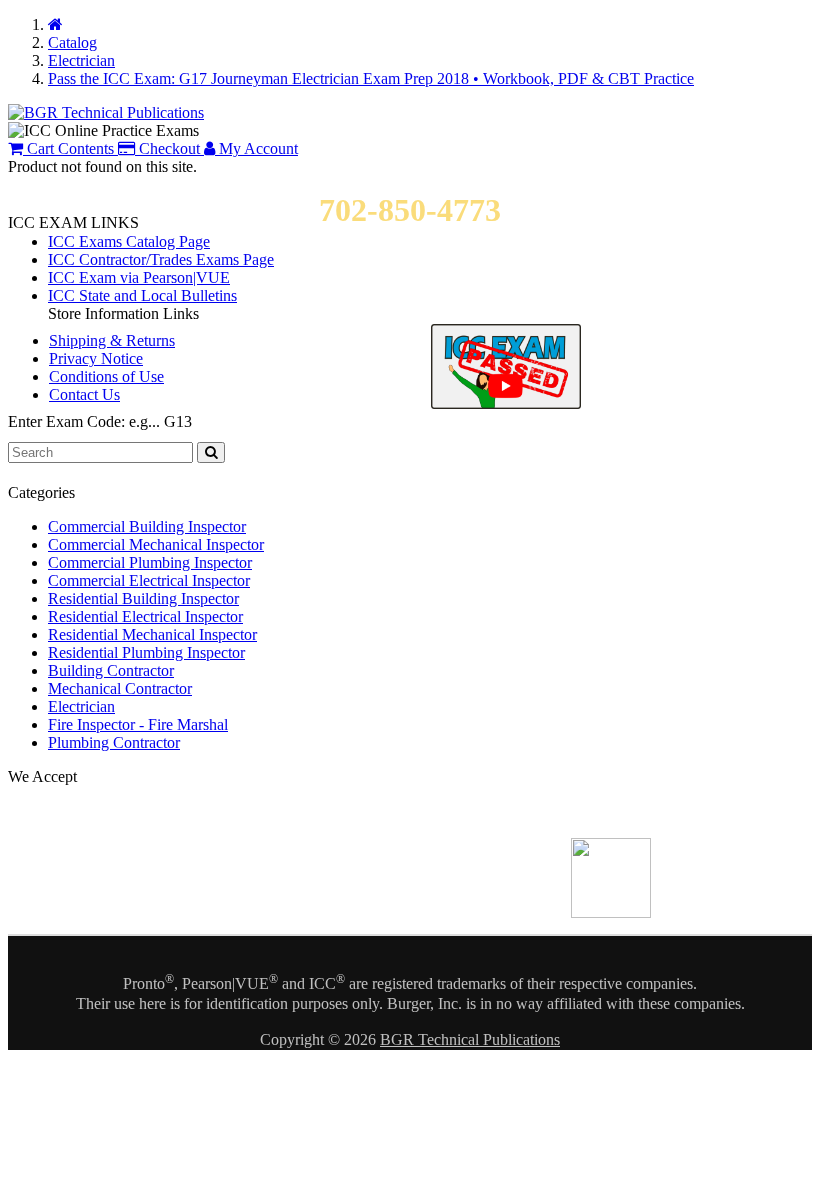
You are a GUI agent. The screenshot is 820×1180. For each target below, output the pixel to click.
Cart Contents (68, 148)
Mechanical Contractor (120, 688)
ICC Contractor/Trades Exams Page (161, 259)
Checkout (167, 148)
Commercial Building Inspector (147, 526)
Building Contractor (111, 670)
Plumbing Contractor (114, 742)
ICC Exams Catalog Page (129, 241)
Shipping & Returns (112, 340)
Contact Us (84, 394)
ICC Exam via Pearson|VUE (139, 277)
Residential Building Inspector (143, 598)
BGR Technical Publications (470, 1039)
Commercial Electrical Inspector (149, 580)
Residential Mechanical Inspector (152, 634)
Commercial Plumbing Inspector (150, 562)
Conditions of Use (106, 376)
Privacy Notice (96, 358)
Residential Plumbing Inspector (146, 652)
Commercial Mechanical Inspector (156, 544)
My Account (256, 148)
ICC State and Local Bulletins (142, 295)
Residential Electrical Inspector (145, 616)
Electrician (81, 706)
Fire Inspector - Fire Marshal (138, 724)
